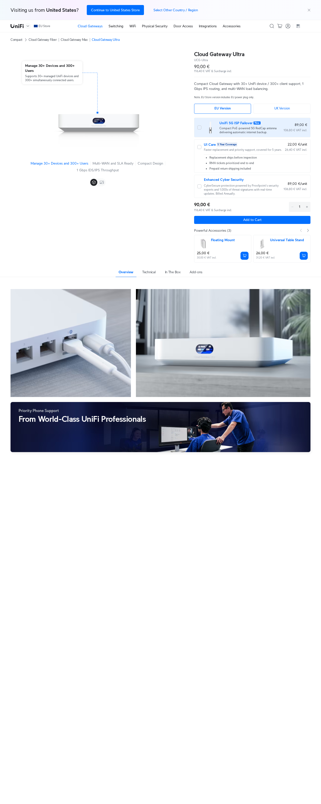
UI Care (210, 145)
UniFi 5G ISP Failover (236, 123)
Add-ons (196, 272)
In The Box (173, 272)
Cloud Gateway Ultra (106, 40)
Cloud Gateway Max (74, 40)
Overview (126, 272)
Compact (17, 40)
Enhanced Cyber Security (224, 180)
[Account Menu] (288, 26)
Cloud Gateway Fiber (43, 40)
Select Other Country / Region (175, 10)
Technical (148, 272)
